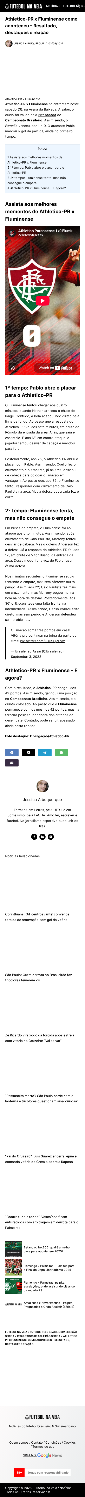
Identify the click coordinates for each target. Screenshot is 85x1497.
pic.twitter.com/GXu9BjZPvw (42, 641)
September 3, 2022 (26, 657)
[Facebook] (12, 752)
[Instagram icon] (51, 837)
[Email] (12, 762)
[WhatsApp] (61, 752)
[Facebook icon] (34, 837)
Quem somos (18, 1442)
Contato (37, 1442)
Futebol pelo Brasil (44, 1331)
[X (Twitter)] (28, 752)
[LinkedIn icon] (42, 837)
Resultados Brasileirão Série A (38, 1336)
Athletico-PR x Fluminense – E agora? (36, 188)
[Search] (78, 6)
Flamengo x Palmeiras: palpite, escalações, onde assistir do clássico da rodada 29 (49, 1286)
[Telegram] (45, 752)
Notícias (52, 6)
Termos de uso (43, 1447)
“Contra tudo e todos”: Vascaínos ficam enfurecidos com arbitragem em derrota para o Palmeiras (41, 1222)
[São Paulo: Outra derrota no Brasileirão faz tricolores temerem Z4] (42, 947)
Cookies (70, 1442)
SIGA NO (30, 1455)
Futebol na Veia (16, 1331)
